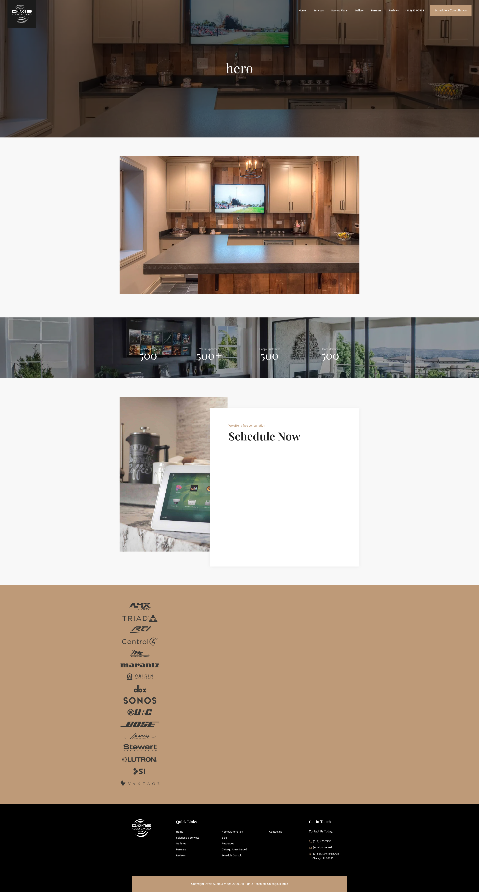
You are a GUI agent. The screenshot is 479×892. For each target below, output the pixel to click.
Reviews (394, 10)
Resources (228, 843)
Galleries (181, 843)
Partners (376, 10)
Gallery (359, 10)
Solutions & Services (187, 837)
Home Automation (232, 831)
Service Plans (339, 10)
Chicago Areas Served (234, 849)
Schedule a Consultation (450, 10)
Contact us (275, 831)
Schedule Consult (232, 855)
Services (318, 10)
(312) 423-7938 (414, 10)
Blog (224, 837)
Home (302, 10)
